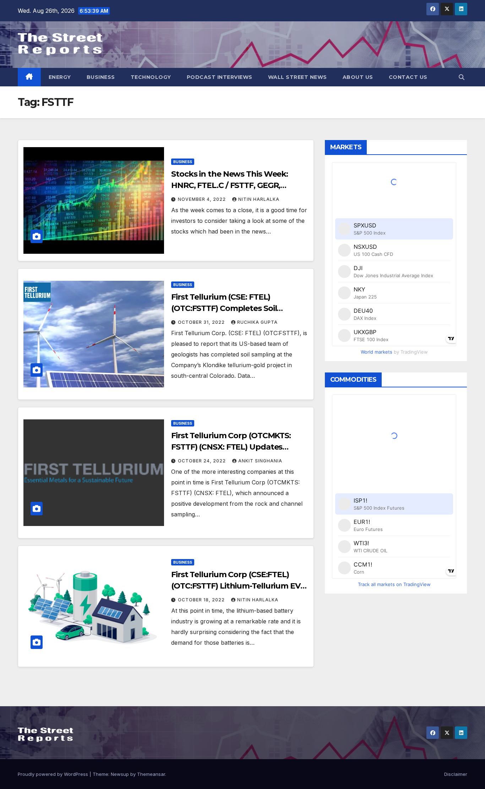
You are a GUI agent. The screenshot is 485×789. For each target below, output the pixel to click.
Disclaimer (455, 774)
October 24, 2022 (202, 460)
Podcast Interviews (219, 77)
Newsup (120, 774)
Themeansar (151, 774)
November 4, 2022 (202, 199)
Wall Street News (297, 77)
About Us (358, 77)
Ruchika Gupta (257, 322)
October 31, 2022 (202, 322)
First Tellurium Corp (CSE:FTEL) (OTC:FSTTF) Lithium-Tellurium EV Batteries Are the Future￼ (235, 586)
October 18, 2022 (202, 599)
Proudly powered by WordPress (53, 774)
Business (101, 77)
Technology (151, 77)
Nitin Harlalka (258, 199)
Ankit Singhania (260, 460)
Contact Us (408, 77)
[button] (461, 77)
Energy (60, 77)
